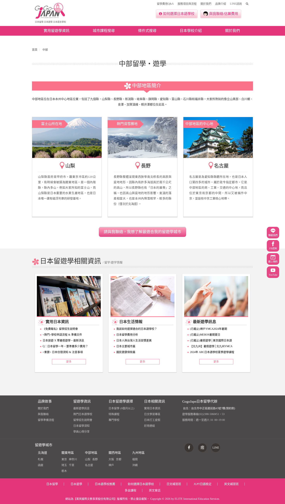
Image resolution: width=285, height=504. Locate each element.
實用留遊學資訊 (56, 31)
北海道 (42, 452)
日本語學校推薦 (105, 484)
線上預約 (273, 261)
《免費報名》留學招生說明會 (60, 328)
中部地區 (91, 452)
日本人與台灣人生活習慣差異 (134, 340)
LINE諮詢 (236, 3)
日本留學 (52, 484)
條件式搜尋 (147, 31)
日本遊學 (76, 484)
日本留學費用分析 (127, 334)
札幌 (40, 459)
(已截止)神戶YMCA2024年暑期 (208, 328)
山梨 (87, 459)
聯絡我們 (273, 235)
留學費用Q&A (165, 3)
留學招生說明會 (82, 420)
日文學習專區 (152, 414)
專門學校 (114, 420)
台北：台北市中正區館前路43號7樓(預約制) (209, 408)
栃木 (64, 470)
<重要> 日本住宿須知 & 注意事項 (63, 352)
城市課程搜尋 (104, 31)
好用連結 (149, 425)
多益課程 (130, 490)
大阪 (111, 459)
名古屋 (89, 465)
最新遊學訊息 (81, 408)
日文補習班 (174, 484)
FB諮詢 (273, 248)
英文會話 (155, 490)
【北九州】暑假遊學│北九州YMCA (211, 346)
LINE (215, 447)
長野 (95, 459)
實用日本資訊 (152, 408)
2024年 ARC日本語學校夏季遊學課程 (212, 352)
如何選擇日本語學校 (178, 14)
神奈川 (73, 459)
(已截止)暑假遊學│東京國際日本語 (211, 340)
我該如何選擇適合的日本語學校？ (136, 328)
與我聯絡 (43, 414)
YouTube (273, 275)
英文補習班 (231, 484)
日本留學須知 (81, 425)
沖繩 (135, 465)
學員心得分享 (81, 431)
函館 (40, 465)
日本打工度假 (152, 420)
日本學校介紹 (191, 31)
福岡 (135, 459)
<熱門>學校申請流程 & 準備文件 (62, 334)
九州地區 (138, 452)
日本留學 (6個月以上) (121, 408)
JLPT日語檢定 (203, 484)
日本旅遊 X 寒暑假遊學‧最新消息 (63, 340)
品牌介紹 (220, 3)
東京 (64, 459)
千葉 (71, 465)
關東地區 (67, 452)
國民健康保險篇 (125, 352)
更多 (69, 361)
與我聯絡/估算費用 (223, 14)
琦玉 (64, 465)
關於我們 (205, 3)
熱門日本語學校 (82, 414)
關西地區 (115, 452)
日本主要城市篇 (125, 346)
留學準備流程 (46, 420)
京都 (118, 459)
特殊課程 (114, 414)
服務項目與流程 (187, 3)
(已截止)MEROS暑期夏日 (205, 334)
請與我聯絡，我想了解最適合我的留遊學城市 (142, 232)
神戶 (111, 465)
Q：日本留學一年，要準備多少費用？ (65, 346)
